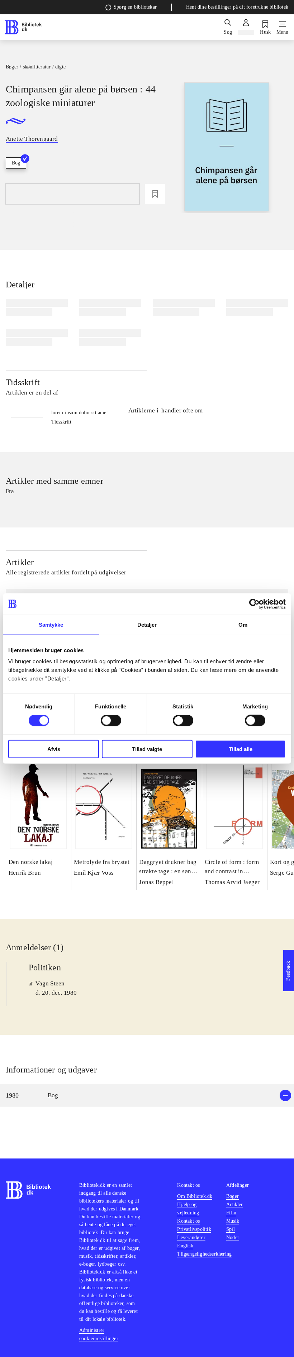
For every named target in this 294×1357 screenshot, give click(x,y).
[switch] (111, 720)
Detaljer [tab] (147, 624)
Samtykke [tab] (51, 624)
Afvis (53, 749)
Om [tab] (242, 624)
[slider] (226, 147)
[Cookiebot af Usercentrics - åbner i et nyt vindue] (254, 603)
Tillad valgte (147, 749)
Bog (16, 163)
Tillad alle (240, 749)
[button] (147, 1095)
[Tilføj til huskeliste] (155, 194)
